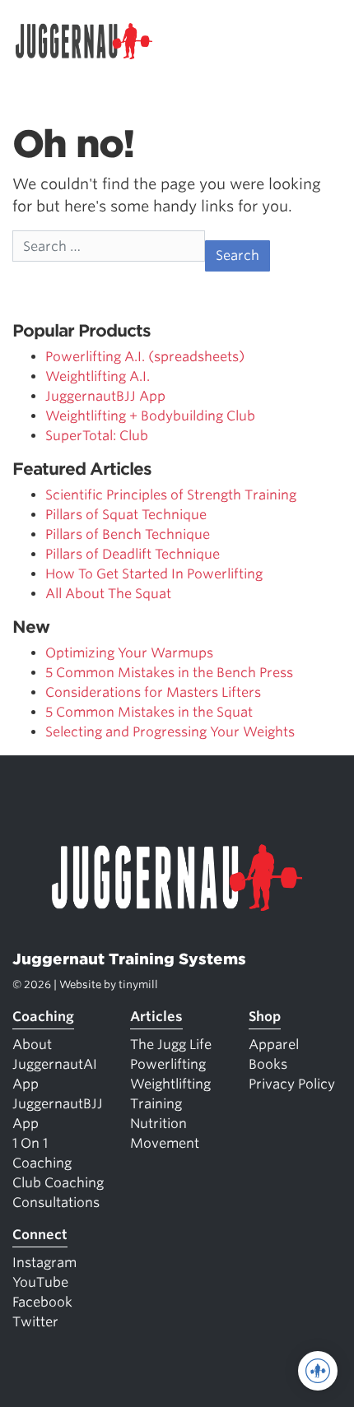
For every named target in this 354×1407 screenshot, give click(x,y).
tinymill (138, 984)
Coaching (43, 1016)
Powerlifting (168, 1064)
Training (156, 1104)
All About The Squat (108, 593)
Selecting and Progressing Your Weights (170, 732)
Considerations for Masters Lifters (153, 692)
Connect (40, 1234)
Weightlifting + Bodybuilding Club (150, 416)
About (32, 1044)
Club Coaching (58, 1183)
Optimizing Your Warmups (129, 653)
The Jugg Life (171, 1044)
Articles (156, 1016)
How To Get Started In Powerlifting (154, 574)
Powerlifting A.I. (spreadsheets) (145, 357)
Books (268, 1064)
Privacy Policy (292, 1084)
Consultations (56, 1202)
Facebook (42, 1302)
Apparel (274, 1044)
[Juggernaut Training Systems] (91, 41)
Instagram (44, 1262)
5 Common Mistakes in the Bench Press (169, 672)
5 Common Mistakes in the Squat (149, 712)
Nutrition (158, 1123)
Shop (265, 1016)
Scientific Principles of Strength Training (170, 495)
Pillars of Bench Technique (127, 534)
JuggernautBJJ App (105, 396)
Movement (164, 1143)
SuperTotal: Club (96, 435)
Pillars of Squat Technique (126, 514)
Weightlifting (170, 1084)
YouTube (40, 1282)
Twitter (35, 1322)
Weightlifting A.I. (97, 376)
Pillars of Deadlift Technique (132, 554)
